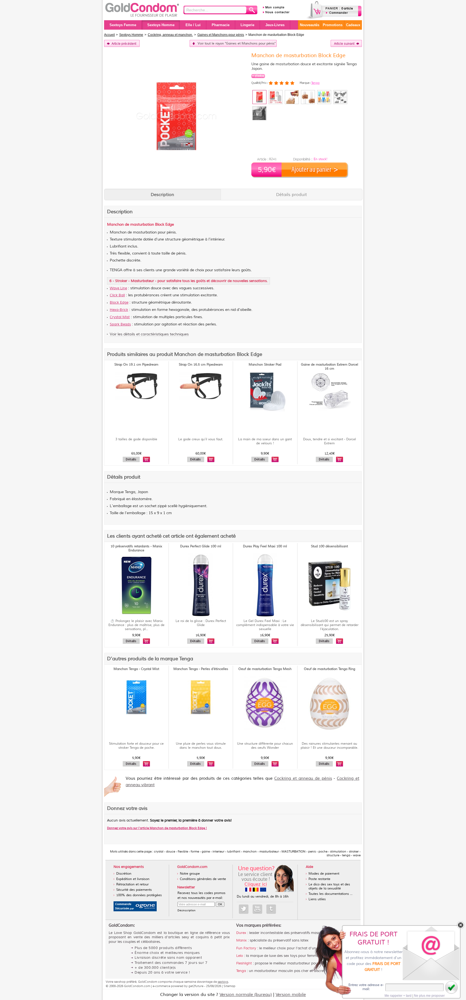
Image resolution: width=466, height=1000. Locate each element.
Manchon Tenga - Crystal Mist (136, 669)
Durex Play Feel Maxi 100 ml (265, 546)
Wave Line (118, 288)
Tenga (315, 83)
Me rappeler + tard (398, 996)
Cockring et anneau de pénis (303, 778)
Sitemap (229, 986)
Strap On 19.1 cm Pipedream (136, 365)
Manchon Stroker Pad (265, 365)
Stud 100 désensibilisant (329, 546)
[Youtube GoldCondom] (257, 909)
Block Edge (119, 302)
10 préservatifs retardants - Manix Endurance (136, 548)
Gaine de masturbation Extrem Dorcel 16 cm (329, 367)
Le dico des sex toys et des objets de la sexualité (329, 886)
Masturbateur (142, 281)
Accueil (109, 35)
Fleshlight (244, 963)
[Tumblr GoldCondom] (271, 909)
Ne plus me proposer (429, 996)
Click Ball (117, 295)
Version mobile (291, 994)
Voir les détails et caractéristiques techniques (149, 334)
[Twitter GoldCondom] (243, 909)
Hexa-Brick (119, 310)
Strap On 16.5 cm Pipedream (201, 365)
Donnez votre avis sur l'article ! (157, 828)
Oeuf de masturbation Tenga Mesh (265, 669)
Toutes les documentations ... (330, 894)
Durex (241, 933)
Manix (241, 940)
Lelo (239, 956)
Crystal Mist (120, 317)
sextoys (223, 982)
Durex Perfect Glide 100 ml (200, 546)
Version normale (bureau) (246, 994)
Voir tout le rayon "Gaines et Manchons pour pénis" (237, 44)
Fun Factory (246, 948)
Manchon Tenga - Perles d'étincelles (200, 669)
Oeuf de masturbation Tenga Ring (329, 669)
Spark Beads (120, 324)
